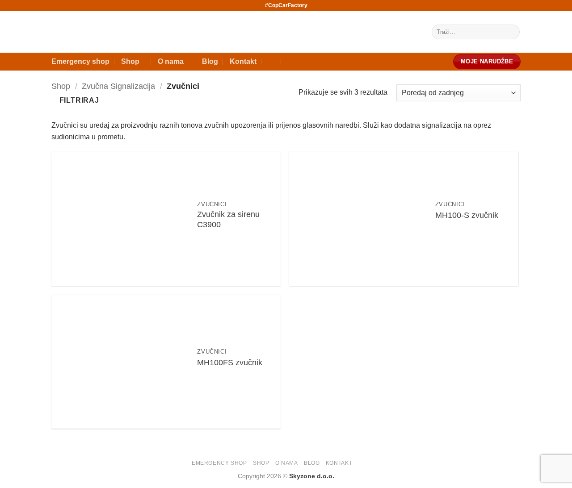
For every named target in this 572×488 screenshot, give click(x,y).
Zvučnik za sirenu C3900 (228, 219)
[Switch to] (272, 61)
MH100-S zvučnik (466, 215)
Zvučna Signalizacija (118, 86)
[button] (75, 100)
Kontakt (243, 61)
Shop (130, 61)
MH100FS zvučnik (229, 362)
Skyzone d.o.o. (311, 476)
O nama (171, 61)
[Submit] (511, 32)
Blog (210, 61)
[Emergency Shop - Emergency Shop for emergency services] (207, 32)
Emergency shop (80, 61)
